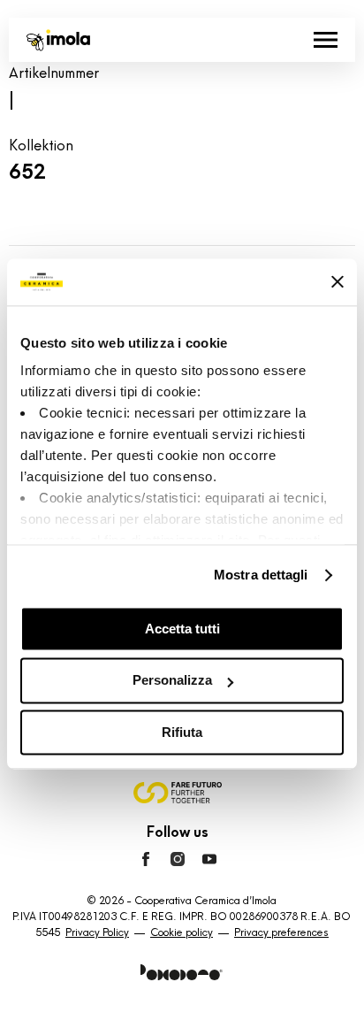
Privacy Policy (97, 932)
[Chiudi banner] (337, 282)
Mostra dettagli (261, 574)
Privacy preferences (281, 932)
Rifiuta (182, 732)
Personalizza (172, 680)
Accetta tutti (182, 628)
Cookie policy (181, 932)
